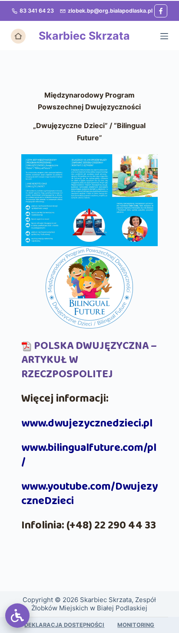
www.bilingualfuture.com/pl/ (88, 455)
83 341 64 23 (37, 10)
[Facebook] (160, 10)
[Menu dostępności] (17, 615)
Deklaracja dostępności (64, 625)
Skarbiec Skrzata (84, 35)
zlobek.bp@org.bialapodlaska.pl (110, 10)
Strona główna (18, 36)
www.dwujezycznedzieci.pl (86, 423)
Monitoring (135, 625)
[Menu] (164, 36)
